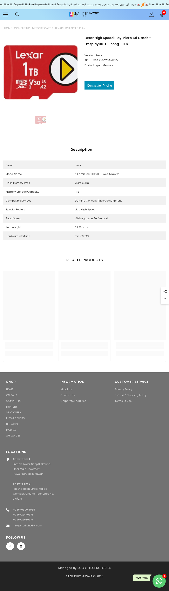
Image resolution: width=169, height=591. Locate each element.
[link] (29, 348)
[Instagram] (21, 546)
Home (8, 28)
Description (81, 149)
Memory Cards (42, 28)
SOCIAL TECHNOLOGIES (94, 568)
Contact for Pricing (99, 85)
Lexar (99, 55)
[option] (40, 72)
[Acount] (151, 14)
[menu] (5, 14)
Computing (22, 28)
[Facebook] (10, 546)
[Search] (17, 14)
